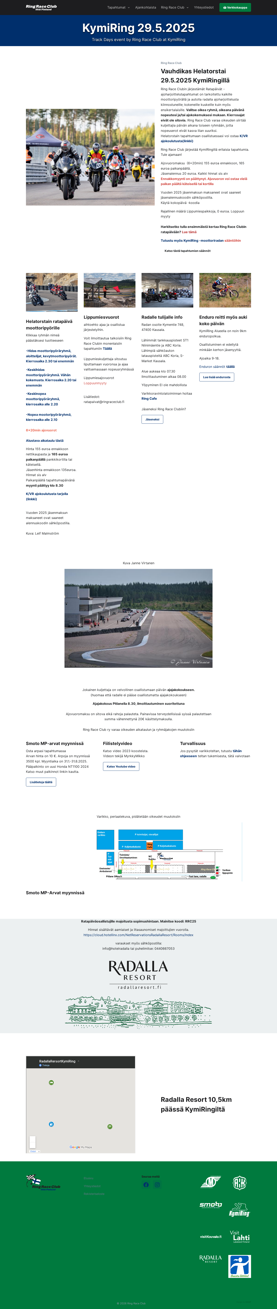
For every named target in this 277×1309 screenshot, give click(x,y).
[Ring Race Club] (41, 7)
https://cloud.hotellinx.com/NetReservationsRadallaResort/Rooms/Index (138, 935)
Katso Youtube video (121, 766)
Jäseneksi (152, 419)
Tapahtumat (116, 7)
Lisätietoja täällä (41, 782)
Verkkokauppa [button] (237, 7)
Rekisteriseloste (94, 1193)
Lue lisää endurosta (216, 377)
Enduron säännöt (217, 367)
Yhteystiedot (204, 7)
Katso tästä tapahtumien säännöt (187, 250)
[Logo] (43, 1182)
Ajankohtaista (145, 7)
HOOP (248, 1302)
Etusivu (88, 1178)
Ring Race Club (172, 7)
